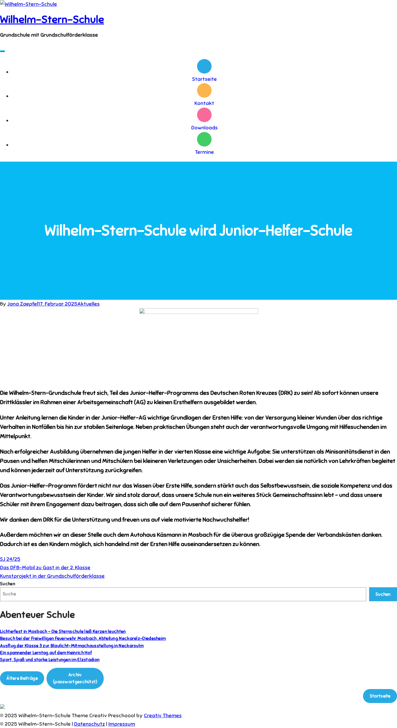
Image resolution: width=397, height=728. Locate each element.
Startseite (204, 79)
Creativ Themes (163, 715)
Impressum (121, 724)
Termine (204, 152)
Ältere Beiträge (22, 678)
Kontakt (204, 103)
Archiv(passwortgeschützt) (75, 678)
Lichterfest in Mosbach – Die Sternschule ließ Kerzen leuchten (63, 631)
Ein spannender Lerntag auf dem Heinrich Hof (46, 652)
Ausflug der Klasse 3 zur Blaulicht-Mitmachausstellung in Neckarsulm (72, 645)
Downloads (204, 127)
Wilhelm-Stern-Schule (52, 19)
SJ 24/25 (10, 559)
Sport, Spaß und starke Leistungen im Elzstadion (49, 659)
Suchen (7, 583)
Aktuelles (88, 304)
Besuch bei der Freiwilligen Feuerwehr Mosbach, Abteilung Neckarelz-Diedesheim (83, 638)
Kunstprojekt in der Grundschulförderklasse (52, 576)
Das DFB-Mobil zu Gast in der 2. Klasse (45, 567)
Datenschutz (89, 724)
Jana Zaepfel (22, 304)
